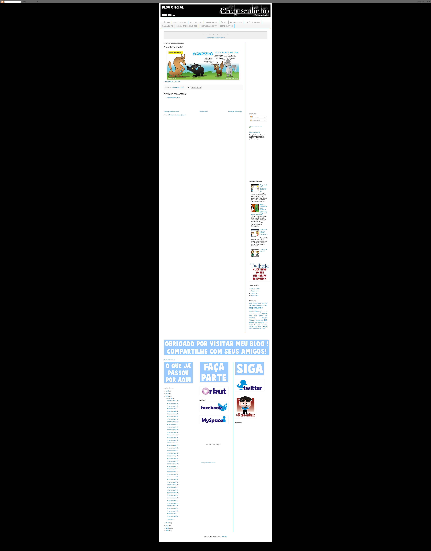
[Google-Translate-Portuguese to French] (206, 36)
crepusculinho (256, 308)
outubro (170, 398)
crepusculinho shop (255, 312)
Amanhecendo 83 (172, 445)
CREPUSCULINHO (180, 22)
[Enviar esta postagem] (188, 87)
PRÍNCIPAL (166, 22)
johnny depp (259, 320)
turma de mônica (253, 328)
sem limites (262, 326)
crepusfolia (264, 312)
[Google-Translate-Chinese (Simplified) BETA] (203, 36)
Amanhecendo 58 (172, 511)
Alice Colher (253, 303)
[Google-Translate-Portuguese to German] (210, 36)
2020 (167, 391)
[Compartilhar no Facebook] (198, 87)
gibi (255, 315)
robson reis (253, 326)
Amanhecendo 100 (173, 401)
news (265, 322)
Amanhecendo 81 (172, 451)
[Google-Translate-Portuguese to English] (221, 36)
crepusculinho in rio (258, 310)
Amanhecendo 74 (172, 469)
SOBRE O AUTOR (226, 26)
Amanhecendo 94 (172, 416)
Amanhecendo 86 (172, 437)
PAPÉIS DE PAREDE (253, 22)
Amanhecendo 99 (172, 403)
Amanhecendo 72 (172, 474)
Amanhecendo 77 (172, 461)
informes (252, 320)
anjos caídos (263, 305)
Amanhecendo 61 (172, 503)
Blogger (224, 536)
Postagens (255, 117)
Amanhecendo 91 (172, 424)
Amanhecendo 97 (172, 408)
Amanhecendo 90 (172, 427)
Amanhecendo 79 (172, 456)
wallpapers (261, 328)
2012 (167, 523)
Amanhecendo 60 (172, 506)
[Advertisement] (203, 104)
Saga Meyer (254, 295)
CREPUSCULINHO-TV (208, 26)
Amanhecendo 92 (172, 422)
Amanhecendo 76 (172, 464)
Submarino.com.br (254, 132)
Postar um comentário (173, 97)
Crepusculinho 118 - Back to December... (263, 233)
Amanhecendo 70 (172, 479)
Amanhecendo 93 (172, 419)
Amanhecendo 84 (172, 443)
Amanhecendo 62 (172, 500)
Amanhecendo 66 (172, 490)
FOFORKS (254, 293)
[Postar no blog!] (194, 87)
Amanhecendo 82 (172, 448)
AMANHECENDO (236, 22)
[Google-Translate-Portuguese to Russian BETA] (224, 36)
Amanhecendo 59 (172, 508)
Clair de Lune (255, 291)
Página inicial (203, 112)
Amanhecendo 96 (172, 411)
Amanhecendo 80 (172, 453)
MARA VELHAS (167, 26)
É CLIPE (224, 22)
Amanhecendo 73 (172, 471)
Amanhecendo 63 (172, 498)
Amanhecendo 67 (172, 487)
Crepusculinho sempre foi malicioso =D (263, 188)
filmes (250, 315)
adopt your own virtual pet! (208, 462)
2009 (167, 530)
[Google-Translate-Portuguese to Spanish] (228, 36)
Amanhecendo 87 (172, 435)
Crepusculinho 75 (263, 250)
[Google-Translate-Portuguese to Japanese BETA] (217, 36)
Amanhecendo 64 (172, 495)
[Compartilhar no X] (196, 87)
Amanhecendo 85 (172, 440)
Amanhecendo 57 (172, 513)
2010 (167, 528)
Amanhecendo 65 (172, 492)
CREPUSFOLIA (195, 22)
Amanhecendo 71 (172, 477)
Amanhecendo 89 (172, 430)
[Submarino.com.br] (255, 127)
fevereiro (170, 519)
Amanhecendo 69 (172, 482)
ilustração (264, 317)
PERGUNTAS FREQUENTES (186, 26)
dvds (250, 313)
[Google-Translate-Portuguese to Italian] (214, 36)
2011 (167, 525)
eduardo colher (256, 313)
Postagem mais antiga (235, 112)
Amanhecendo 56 (172, 516)
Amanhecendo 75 (172, 466)
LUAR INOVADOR (211, 22)
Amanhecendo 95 (172, 414)
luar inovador (259, 323)
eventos (264, 314)
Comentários (256, 120)
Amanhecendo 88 (172, 432)
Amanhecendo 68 (172, 485)
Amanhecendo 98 (172, 406)
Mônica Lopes (255, 289)
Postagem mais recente (171, 112)
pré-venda (264, 324)
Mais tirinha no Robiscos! (172, 82)
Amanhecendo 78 (172, 458)
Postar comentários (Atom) (177, 115)
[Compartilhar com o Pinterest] (200, 87)
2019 (167, 393)
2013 (167, 396)
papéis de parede (255, 324)
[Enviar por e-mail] (192, 87)
